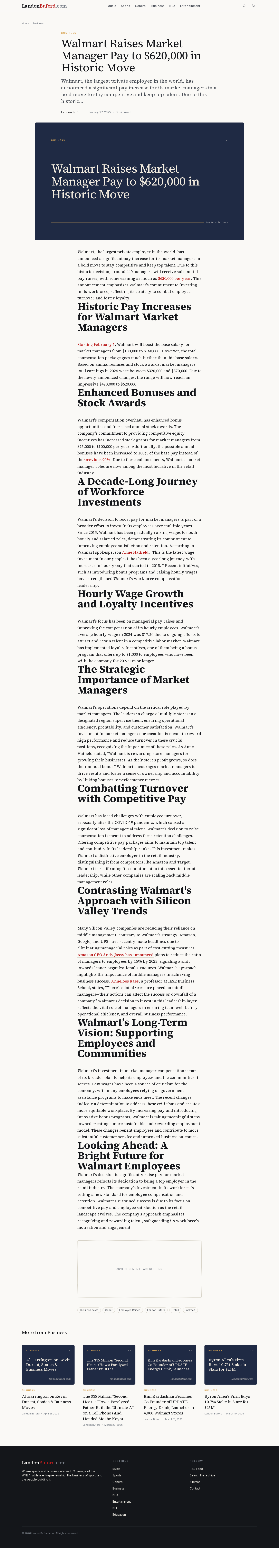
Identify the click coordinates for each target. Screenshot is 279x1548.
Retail (175, 1310)
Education (119, 1514)
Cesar (108, 1310)
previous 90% (97, 459)
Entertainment (190, 6)
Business (157, 6)
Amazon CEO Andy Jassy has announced (115, 954)
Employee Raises (129, 1310)
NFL (115, 1508)
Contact (195, 1488)
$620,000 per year (174, 278)
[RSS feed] (253, 5)
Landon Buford (71, 112)
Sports (125, 6)
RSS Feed (196, 1468)
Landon (44, 1462)
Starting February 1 (96, 344)
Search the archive (202, 1475)
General (140, 6)
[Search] (244, 5)
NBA (172, 6)
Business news (89, 1310)
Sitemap (195, 1482)
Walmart (190, 1310)
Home (25, 23)
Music (111, 6)
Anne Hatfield (135, 552)
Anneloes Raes (125, 981)
